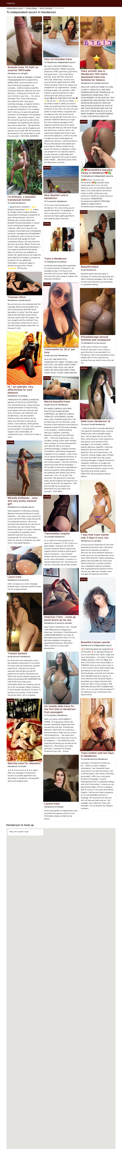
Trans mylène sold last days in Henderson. (97, 754)
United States (31, 8)
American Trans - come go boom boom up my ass (60, 618)
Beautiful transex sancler (95, 642)
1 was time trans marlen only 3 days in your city (95, 536)
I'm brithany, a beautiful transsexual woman (22, 198)
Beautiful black (90, 266)
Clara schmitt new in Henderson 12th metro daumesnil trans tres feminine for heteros (94, 75)
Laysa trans (14, 576)
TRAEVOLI (11, 3)
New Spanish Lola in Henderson (56, 197)
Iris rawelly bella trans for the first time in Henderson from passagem (60, 709)
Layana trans (52, 803)
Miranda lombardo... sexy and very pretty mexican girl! (23, 500)
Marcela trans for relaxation (24, 763)
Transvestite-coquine (57, 533)
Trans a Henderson (55, 258)
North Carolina (46, 8)
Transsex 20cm (17, 297)
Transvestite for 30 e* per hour (59, 351)
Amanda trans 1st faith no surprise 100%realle (23, 69)
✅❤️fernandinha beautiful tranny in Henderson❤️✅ (96, 171)
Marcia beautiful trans (57, 401)
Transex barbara (17, 653)
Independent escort (15, 8)
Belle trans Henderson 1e (95, 421)
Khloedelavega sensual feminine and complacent (96, 338)
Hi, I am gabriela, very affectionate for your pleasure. (20, 389)
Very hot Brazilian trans (58, 59)
